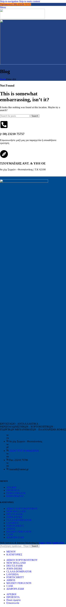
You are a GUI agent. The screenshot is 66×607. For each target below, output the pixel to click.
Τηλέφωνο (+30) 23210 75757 (15, 4)
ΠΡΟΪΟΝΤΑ (13, 490)
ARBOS (10, 528)
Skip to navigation (9, 1)
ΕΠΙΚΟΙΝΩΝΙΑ (15, 496)
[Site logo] (22, 17)
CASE (9, 534)
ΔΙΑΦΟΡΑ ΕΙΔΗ (15, 537)
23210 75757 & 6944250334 (24, 450)
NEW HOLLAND (16, 511)
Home (3, 79)
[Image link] (24, 181)
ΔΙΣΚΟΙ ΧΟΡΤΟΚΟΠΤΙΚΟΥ (22, 508)
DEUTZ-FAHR (14, 514)
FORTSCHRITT (15, 525)
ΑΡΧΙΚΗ (11, 487)
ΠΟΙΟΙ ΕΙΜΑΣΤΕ (16, 493)
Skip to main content (29, 1)
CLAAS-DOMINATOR (19, 520)
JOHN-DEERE (14, 517)
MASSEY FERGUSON (18, 531)
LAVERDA (12, 523)
